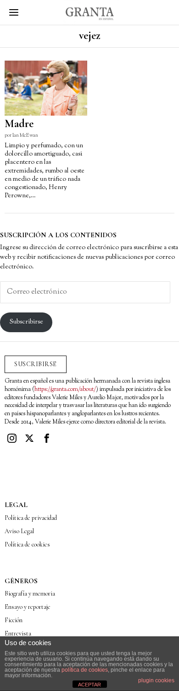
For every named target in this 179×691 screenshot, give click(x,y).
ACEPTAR (89, 684)
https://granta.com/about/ (65, 389)
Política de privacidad (31, 518)
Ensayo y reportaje (27, 607)
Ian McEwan (25, 135)
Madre (19, 123)
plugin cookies (156, 680)
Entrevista (18, 633)
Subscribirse (26, 322)
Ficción (13, 620)
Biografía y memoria (30, 593)
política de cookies (85, 670)
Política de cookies (27, 544)
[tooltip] (12, 438)
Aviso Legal (19, 531)
